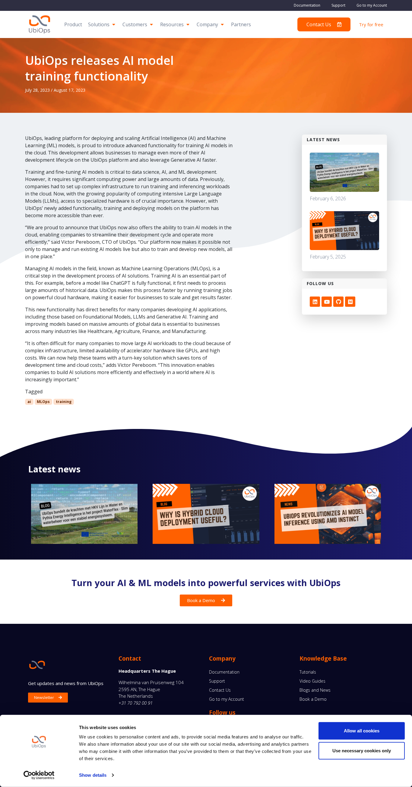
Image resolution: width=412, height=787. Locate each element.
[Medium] (350, 302)
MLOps (43, 401)
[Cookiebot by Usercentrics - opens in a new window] (39, 775)
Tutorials (307, 672)
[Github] (338, 302)
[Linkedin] (315, 302)
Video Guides (312, 681)
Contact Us (220, 690)
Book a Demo (313, 699)
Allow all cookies (361, 730)
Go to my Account (372, 5)
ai (29, 401)
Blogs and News (315, 690)
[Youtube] (327, 302)
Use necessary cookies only (361, 750)
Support (338, 5)
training (63, 401)
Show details (92, 775)
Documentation (307, 5)
